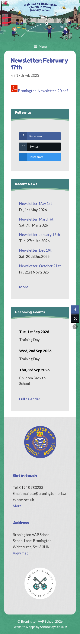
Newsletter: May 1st (35, 203)
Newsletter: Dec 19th (36, 250)
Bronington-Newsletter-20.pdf (43, 91)
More (17, 506)
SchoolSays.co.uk (52, 627)
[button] (75, 326)
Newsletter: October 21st (40, 266)
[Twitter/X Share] (75, 318)
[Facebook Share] (75, 309)
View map (20, 553)
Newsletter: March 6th (37, 219)
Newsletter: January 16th (39, 234)
